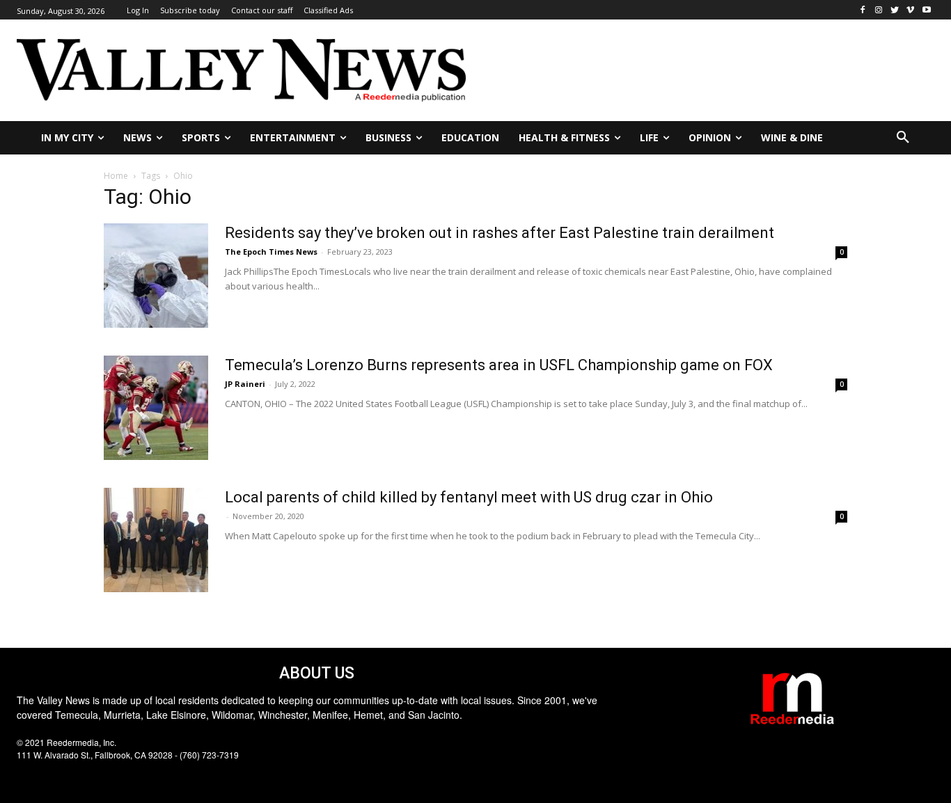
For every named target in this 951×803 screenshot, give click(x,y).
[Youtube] (926, 10)
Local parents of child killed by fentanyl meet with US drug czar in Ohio (469, 497)
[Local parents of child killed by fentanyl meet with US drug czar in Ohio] (156, 540)
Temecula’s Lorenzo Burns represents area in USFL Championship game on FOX (499, 365)
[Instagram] (879, 10)
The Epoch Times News (271, 251)
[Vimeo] (910, 10)
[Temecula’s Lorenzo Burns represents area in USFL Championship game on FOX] (156, 408)
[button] (903, 137)
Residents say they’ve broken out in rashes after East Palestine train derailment (499, 232)
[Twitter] (895, 10)
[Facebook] (863, 10)
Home (116, 176)
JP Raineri (245, 384)
